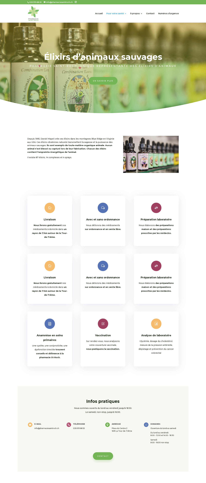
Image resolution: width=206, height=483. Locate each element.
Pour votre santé (115, 13)
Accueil (99, 13)
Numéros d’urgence (168, 13)
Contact (150, 13)
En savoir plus (103, 81)
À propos (135, 13)
